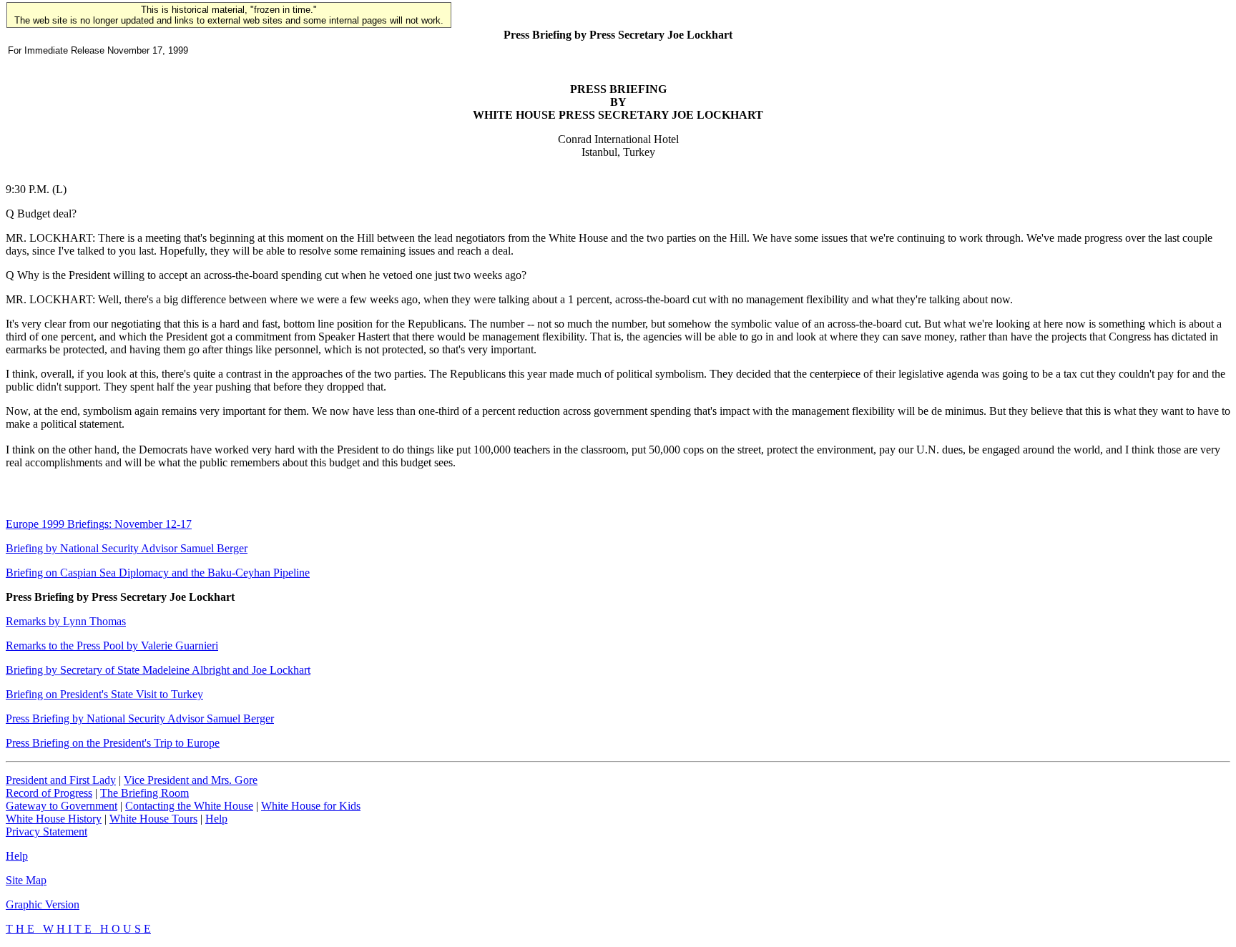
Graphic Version (42, 904)
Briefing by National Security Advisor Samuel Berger (126, 548)
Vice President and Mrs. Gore (191, 780)
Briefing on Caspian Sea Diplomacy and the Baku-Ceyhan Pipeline (158, 572)
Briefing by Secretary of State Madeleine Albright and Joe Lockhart (158, 670)
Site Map (26, 880)
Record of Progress (49, 793)
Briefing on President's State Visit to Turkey (104, 694)
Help (216, 819)
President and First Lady (61, 780)
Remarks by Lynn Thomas (66, 621)
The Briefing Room (144, 793)
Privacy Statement (46, 831)
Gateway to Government (61, 806)
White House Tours (153, 819)
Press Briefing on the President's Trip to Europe (113, 743)
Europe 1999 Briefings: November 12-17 (99, 524)
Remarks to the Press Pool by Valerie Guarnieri (112, 645)
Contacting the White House (189, 806)
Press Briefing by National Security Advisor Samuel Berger (140, 718)
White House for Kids (310, 806)
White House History (54, 819)
